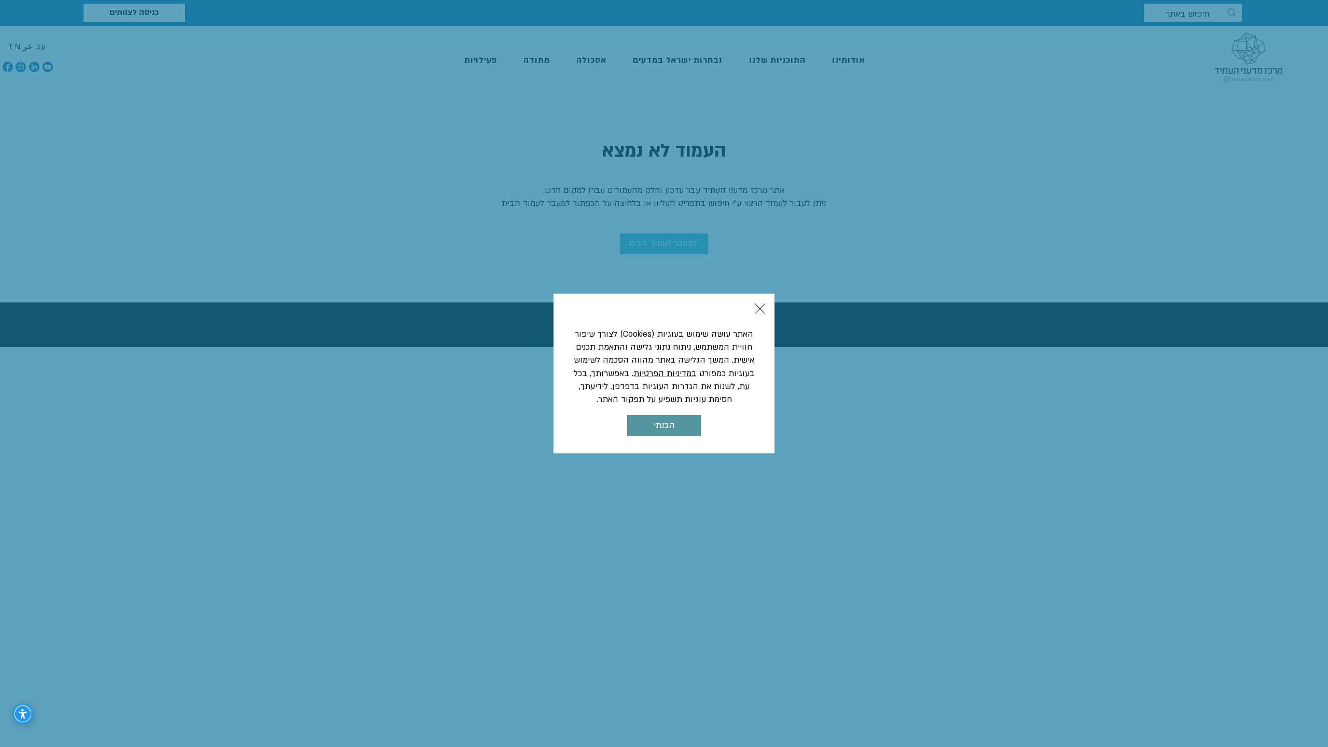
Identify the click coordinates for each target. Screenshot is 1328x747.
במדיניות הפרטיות (665, 373)
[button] (760, 308)
